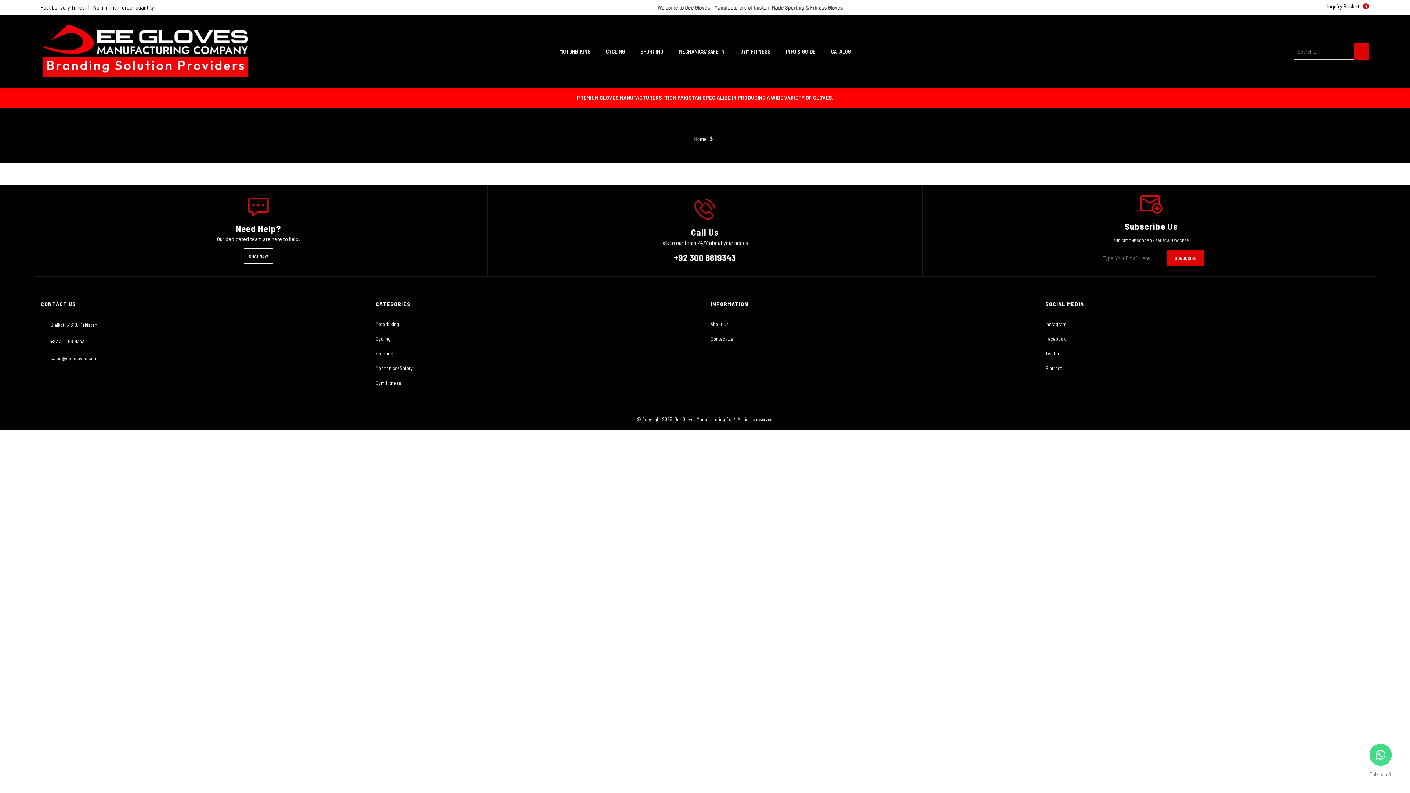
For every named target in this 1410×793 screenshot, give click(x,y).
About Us (720, 324)
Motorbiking (387, 324)
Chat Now (258, 255)
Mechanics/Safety (394, 368)
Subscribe (1185, 258)
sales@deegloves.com (74, 358)
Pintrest (1053, 368)
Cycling (383, 339)
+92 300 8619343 (705, 257)
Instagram (1056, 324)
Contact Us (722, 339)
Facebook (1055, 339)
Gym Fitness (388, 383)
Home (700, 139)
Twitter (1052, 353)
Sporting (384, 353)
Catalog (841, 51)
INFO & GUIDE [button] (801, 51)
